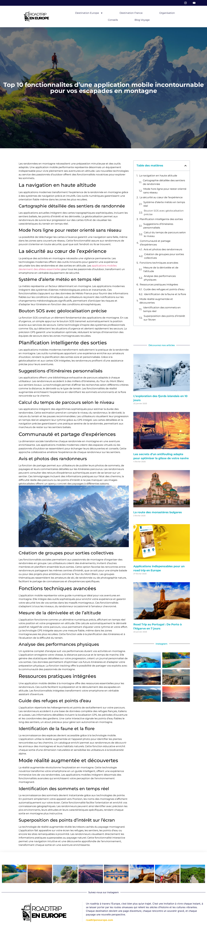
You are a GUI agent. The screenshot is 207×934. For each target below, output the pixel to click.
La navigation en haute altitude (158, 175)
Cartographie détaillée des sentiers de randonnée (164, 182)
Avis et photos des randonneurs (163, 249)
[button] (185, 165)
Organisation (167, 12)
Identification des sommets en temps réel (162, 309)
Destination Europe (87, 12)
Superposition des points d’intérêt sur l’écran (164, 318)
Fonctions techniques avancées (159, 262)
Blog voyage (142, 19)
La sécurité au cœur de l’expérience (161, 197)
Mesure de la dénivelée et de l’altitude (160, 269)
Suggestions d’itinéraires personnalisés (158, 226)
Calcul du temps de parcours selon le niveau (165, 234)
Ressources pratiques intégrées (159, 284)
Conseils (113, 19)
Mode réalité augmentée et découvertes (156, 301)
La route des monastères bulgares (157, 512)
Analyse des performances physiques (160, 278)
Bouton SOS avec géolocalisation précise (164, 212)
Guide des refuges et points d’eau (164, 289)
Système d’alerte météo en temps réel (164, 204)
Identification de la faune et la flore (165, 294)
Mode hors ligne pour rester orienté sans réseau (164, 190)
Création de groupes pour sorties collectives (164, 256)
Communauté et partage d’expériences (155, 243)
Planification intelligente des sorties (161, 219)
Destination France (131, 12)
